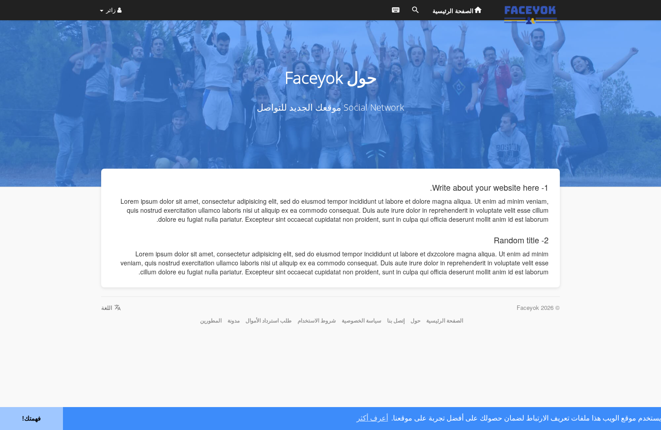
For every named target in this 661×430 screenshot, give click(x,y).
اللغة (107, 307)
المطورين (211, 320)
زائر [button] (110, 9)
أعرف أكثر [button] (372, 418)
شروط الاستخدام (317, 320)
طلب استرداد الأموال (269, 320)
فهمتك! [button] (31, 418)
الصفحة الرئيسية (444, 320)
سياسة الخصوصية (361, 320)
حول (415, 320)
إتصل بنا (396, 320)
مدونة (234, 320)
